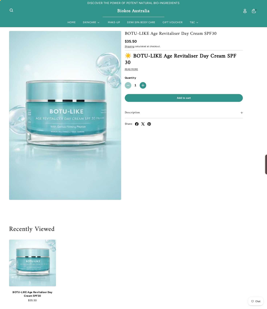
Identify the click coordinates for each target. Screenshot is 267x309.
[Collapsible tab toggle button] (242, 113)
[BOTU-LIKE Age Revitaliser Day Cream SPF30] (65, 115)
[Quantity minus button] (128, 85)
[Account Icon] (245, 11)
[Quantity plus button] (143, 85)
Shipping (129, 46)
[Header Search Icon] (11, 10)
